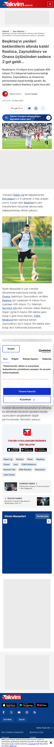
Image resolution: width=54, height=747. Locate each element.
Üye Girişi (7, 720)
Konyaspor (8, 198)
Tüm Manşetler (42, 516)
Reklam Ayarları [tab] (30, 359)
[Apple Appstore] (9, 705)
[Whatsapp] (36, 108)
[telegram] (29, 108)
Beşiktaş (29, 202)
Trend (30, 459)
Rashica (6, 300)
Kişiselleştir (25, 399)
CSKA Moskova (29, 464)
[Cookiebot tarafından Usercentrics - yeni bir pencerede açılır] (39, 351)
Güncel (5, 737)
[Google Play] (26, 705)
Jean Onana (9, 474)
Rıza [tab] (5, 359)
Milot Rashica (25, 469)
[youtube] (19, 712)
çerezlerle (32, 744)
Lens (15, 464)
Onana (6, 296)
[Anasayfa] (50, 4)
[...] (43, 108)
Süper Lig (18, 194)
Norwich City (10, 308)
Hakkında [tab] (47, 359)
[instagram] (27, 712)
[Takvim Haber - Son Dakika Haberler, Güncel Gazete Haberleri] (16, 4)
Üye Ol (21, 720)
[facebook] (3, 712)
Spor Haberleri (18, 31)
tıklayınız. (13, 746)
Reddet (11, 349)
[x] (11, 712)
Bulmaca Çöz (37, 732)
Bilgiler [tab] (15, 359)
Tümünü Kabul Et (27, 391)
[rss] (34, 712)
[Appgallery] (42, 705)
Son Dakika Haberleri (12, 732)
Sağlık (33, 737)
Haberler (5, 31)
